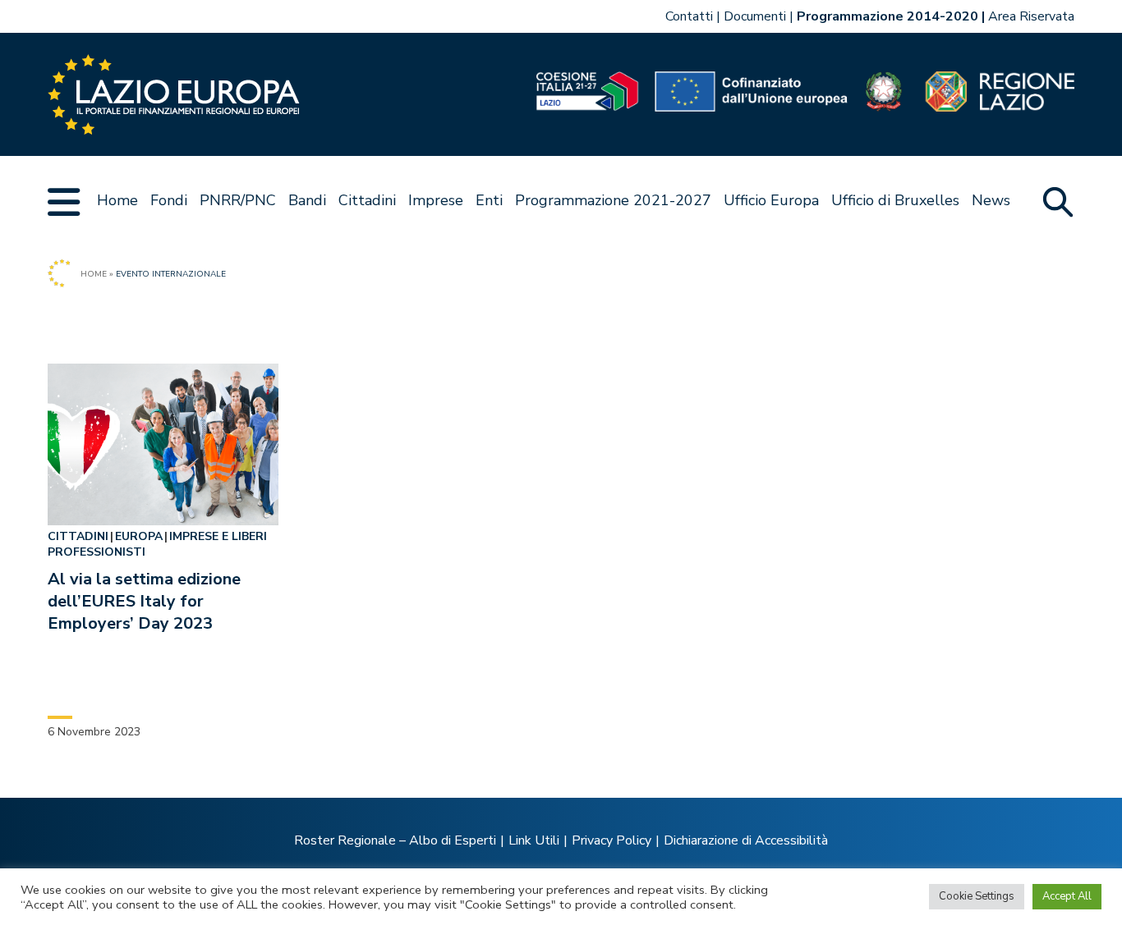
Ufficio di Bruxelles (895, 200)
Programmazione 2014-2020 (887, 16)
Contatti (689, 16)
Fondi (168, 200)
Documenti (755, 16)
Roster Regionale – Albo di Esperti (395, 840)
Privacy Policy (611, 840)
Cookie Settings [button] (976, 896)
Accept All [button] (1067, 896)
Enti (489, 200)
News (991, 200)
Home (117, 200)
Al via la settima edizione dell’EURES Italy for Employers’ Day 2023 (144, 601)
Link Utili (533, 840)
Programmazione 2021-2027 (613, 200)
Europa (139, 536)
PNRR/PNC (238, 200)
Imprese (435, 200)
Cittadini (367, 200)
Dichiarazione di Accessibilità (746, 840)
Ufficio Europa (771, 200)
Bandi (307, 200)
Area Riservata (1031, 16)
